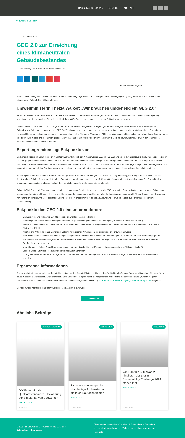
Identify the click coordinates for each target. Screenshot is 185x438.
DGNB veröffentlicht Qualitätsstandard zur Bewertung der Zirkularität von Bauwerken (40, 394)
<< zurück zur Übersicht (26, 21)
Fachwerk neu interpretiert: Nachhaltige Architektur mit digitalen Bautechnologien (88, 389)
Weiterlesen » (25, 402)
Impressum (36, 430)
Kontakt (129, 8)
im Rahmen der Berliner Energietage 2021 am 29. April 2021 (125, 280)
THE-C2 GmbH (59, 427)
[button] (142, 8)
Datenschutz (23, 430)
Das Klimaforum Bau (90, 8)
